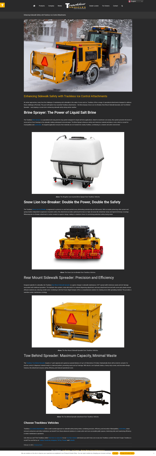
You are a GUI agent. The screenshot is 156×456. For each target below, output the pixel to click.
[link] (2, 5)
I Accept (115, 453)
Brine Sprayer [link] (36, 120)
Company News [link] (38, 445)
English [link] (133, 1)
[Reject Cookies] (154, 453)
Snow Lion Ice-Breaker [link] (39, 209)
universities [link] (38, 125)
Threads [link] (64, 440)
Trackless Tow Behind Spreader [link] (35, 363)
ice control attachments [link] (37, 429)
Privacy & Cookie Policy (127, 453)
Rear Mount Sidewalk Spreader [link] (61, 285)
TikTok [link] (59, 440)
